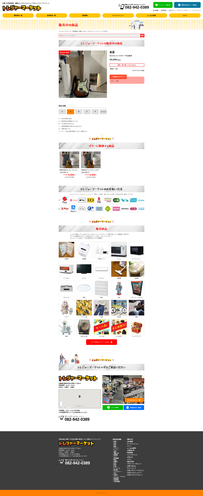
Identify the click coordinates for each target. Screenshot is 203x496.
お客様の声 (130, 450)
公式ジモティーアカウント (135, 470)
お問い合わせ (131, 466)
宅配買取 (85, 15)
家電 (115, 441)
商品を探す (130, 461)
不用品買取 (117, 481)
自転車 (116, 475)
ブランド (116, 448)
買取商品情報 (117, 439)
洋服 (115, 451)
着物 (115, 460)
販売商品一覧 (51, 15)
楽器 (80, 31)
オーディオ (117, 468)
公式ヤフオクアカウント (135, 475)
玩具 (115, 443)
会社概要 (155, 10)
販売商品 (75, 31)
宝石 (115, 473)
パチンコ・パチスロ (119, 476)
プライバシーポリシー (183, 10)
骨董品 (116, 461)
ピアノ (116, 456)
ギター (85, 31)
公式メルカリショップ (134, 472)
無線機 (116, 455)
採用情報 (163, 10)
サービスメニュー (118, 15)
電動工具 (116, 453)
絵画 (115, 465)
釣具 (115, 463)
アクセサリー (117, 471)
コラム (185, 15)
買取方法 (130, 439)
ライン (129, 446)
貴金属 (116, 470)
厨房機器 (116, 458)
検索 (142, 35)
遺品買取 (116, 478)
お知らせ (171, 10)
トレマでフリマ (132, 455)
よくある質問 (151, 15)
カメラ (116, 450)
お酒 (115, 466)
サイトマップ (197, 10)
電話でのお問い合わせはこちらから (77, 418)
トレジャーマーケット (65, 31)
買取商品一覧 (18, 15)
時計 (115, 445)
